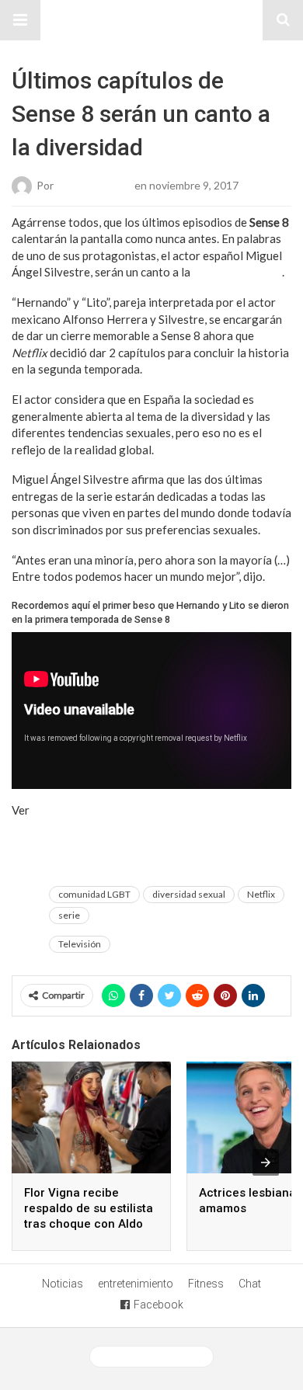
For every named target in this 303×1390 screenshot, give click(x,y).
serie (69, 915)
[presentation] (265, 1162)
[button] (20, 20)
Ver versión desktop (157, 1356)
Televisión (79, 944)
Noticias (62, 1283)
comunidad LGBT (94, 894)
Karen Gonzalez (94, 184)
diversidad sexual (237, 272)
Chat (250, 1283)
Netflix (261, 894)
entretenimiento (135, 1283)
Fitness (206, 1283)
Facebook (158, 1304)
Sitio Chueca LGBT (151, 20)
